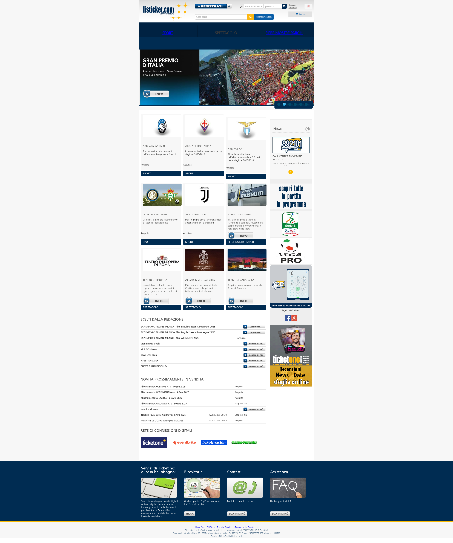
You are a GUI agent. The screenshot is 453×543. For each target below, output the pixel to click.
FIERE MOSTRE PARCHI (284, 33)
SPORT (167, 33)
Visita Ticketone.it (250, 527)
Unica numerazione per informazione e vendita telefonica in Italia (291, 161)
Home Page (200, 527)
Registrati (214, 6)
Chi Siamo (211, 527)
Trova (190, 513)
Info (156, 94)
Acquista (254, 327)
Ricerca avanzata (264, 17)
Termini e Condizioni (225, 527)
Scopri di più (237, 513)
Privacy (238, 527)
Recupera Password (293, 6)
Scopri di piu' (254, 343)
